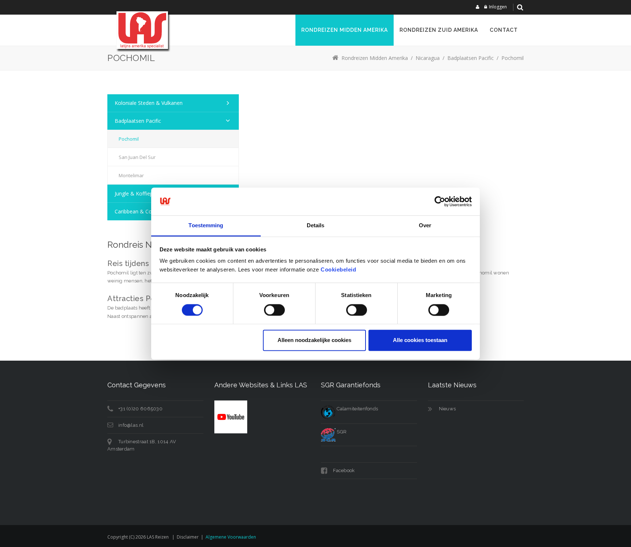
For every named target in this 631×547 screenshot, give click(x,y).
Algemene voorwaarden (231, 537)
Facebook (343, 470)
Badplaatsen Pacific (138, 120)
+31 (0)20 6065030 (140, 408)
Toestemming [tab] (205, 226)
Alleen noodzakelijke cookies (314, 340)
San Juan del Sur (137, 157)
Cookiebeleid (338, 270)
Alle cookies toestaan (420, 340)
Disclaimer (188, 537)
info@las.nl (131, 425)
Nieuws (447, 408)
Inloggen (498, 7)
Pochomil (129, 139)
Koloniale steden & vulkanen (149, 102)
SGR (341, 431)
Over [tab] (425, 226)
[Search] (520, 7)
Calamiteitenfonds (357, 408)
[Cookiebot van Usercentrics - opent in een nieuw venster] (440, 201)
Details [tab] (316, 226)
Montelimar (131, 175)
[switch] (274, 310)
